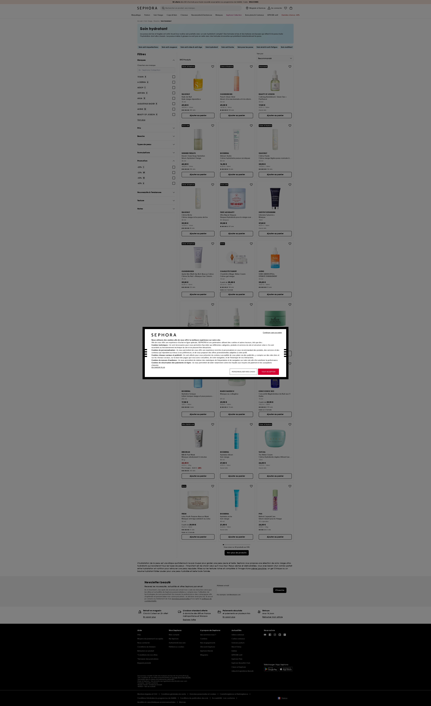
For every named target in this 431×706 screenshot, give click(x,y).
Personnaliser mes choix (243, 371)
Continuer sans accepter (272, 332)
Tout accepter (268, 371)
